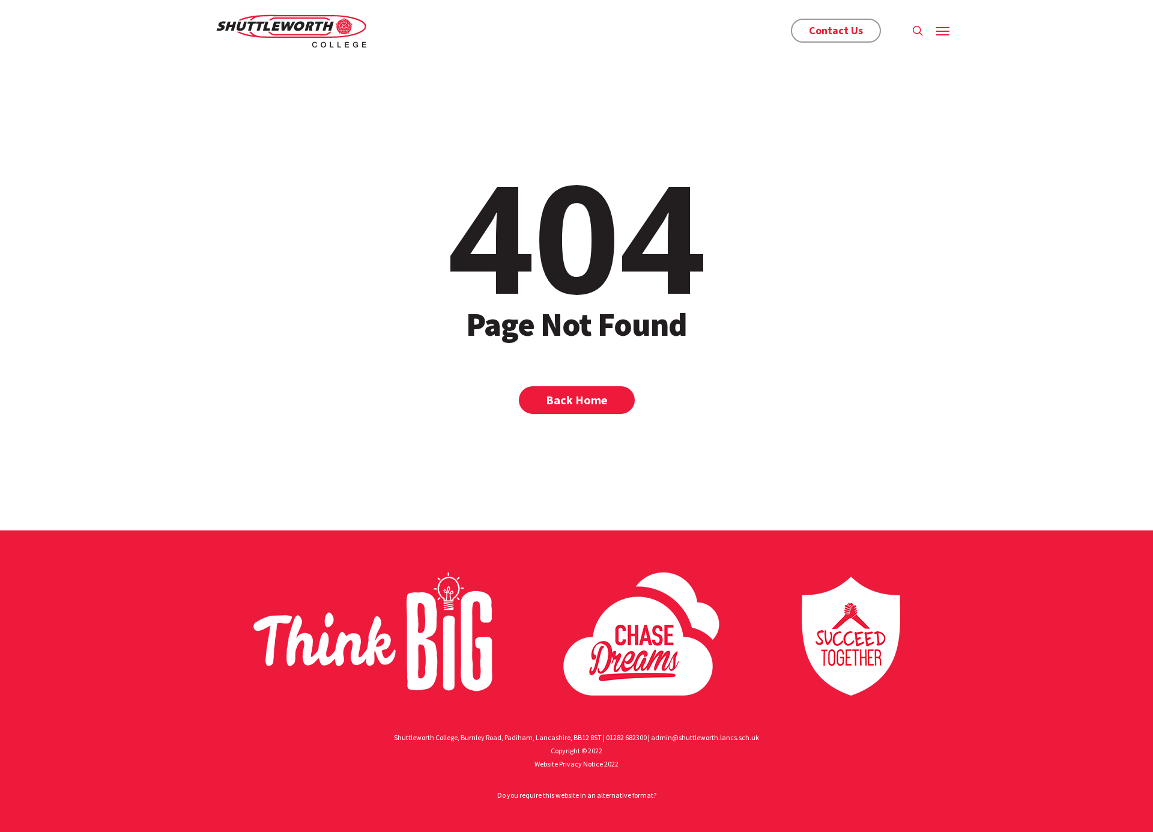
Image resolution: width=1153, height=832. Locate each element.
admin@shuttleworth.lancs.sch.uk (705, 737)
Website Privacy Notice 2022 (576, 763)
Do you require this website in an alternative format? (576, 795)
